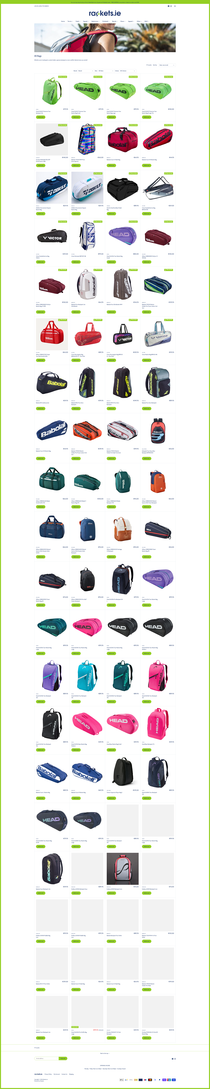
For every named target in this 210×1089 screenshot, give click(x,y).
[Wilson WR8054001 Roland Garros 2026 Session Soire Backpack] (87, 529)
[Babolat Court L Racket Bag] (52, 772)
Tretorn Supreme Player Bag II (114, 791)
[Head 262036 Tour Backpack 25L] (52, 676)
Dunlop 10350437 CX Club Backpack (114, 1032)
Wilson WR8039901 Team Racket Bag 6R (43, 599)
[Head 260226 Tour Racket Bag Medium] (158, 627)
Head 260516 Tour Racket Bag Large (44, 647)
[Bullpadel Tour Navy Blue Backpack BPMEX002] (158, 431)
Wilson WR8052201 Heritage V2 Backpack (114, 549)
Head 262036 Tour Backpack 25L (43, 695)
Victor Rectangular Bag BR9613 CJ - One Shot (115, 354)
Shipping (71, 1074)
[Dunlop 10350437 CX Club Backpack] (123, 1012)
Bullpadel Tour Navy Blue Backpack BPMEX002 (148, 451)
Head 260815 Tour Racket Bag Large (79, 840)
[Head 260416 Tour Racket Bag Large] (87, 627)
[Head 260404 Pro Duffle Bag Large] (87, 1012)
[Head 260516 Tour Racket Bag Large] (52, 627)
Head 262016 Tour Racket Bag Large (150, 599)
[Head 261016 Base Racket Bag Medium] (87, 724)
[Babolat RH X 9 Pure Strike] (52, 964)
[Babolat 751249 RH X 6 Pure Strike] (158, 915)
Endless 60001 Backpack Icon (114, 888)
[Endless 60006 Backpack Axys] (87, 869)
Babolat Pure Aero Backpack (149, 402)
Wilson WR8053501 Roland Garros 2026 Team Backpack (149, 501)
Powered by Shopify (39, 1081)
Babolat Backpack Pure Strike (114, 934)
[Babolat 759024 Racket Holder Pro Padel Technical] (123, 431)
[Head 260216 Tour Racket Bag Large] (123, 627)
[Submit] (43, 6)
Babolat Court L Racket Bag (43, 791)
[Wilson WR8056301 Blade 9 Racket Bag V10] (87, 481)
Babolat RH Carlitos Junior (42, 402)
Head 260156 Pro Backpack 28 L (115, 599)
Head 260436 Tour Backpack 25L (149, 695)
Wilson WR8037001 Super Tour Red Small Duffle (43, 354)
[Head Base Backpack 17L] (158, 724)
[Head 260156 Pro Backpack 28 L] (123, 579)
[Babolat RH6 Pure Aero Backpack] (87, 383)
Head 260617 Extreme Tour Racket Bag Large (114, 111)
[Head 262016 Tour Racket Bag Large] (158, 579)
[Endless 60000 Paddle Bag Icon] (52, 915)
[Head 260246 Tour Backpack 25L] (52, 724)
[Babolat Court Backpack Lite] (52, 869)
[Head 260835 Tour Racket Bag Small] (52, 820)
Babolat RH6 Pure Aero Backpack (77, 402)
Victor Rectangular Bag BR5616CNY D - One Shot (78, 354)
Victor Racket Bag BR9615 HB (149, 353)
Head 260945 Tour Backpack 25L (114, 840)
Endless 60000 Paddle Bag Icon (43, 935)
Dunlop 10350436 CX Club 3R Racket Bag (150, 1032)
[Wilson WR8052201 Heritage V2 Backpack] (123, 529)
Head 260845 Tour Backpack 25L (149, 792)
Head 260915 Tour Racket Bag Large (150, 840)
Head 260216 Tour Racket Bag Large (114, 647)
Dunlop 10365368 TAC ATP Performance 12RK (43, 159)
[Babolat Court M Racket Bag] (87, 772)
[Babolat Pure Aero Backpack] (158, 383)
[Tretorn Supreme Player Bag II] (123, 772)
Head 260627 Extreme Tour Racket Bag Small (78, 111)
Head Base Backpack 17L (148, 743)
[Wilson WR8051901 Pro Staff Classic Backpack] (87, 579)
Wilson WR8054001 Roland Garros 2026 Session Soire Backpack (78, 550)
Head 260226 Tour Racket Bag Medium (150, 647)
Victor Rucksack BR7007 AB (78, 255)
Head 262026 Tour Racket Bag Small (114, 256)
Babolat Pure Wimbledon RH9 (114, 303)
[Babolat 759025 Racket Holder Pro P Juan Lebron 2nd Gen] (87, 431)
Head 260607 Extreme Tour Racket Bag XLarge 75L (149, 111)
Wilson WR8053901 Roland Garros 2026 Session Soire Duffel (43, 550)
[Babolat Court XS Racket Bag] (52, 431)
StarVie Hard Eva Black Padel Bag (114, 207)
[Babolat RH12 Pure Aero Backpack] (123, 383)
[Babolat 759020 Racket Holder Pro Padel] (158, 964)
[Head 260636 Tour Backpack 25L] (87, 676)
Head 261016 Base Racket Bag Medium (79, 744)
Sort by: (155, 65)
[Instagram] (171, 6)
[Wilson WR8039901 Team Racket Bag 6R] (52, 579)
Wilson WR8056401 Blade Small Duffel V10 (43, 501)
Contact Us (64, 1074)
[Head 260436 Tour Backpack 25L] (158, 676)
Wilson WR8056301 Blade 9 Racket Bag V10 (78, 501)
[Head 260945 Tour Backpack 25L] (123, 820)
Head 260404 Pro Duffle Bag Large (79, 1032)
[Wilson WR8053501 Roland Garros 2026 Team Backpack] (158, 481)
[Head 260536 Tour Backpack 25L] (123, 676)
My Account (57, 1074)
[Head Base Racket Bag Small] (123, 724)
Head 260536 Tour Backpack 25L (114, 695)
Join (40, 6)
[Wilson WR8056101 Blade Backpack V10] (123, 481)
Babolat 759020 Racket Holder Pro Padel (148, 983)
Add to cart (40, 117)
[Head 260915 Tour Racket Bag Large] (158, 820)
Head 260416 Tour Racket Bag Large (79, 647)
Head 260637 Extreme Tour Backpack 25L (43, 111)
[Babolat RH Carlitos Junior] (52, 383)
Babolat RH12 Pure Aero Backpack (113, 402)
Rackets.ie (45, 1079)
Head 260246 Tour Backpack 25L (43, 744)
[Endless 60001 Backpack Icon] (123, 869)
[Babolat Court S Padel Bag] (87, 964)
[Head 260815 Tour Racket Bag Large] (87, 820)
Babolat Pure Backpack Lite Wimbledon (78, 304)
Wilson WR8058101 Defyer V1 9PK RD (150, 256)
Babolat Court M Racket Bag (78, 791)
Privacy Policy (48, 1074)
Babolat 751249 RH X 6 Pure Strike (149, 935)
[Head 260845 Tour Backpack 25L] (158, 772)
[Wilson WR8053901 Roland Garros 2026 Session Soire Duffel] (52, 529)
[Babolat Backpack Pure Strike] (123, 915)
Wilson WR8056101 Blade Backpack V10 (113, 501)
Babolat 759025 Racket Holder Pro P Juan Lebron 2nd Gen (149, 305)
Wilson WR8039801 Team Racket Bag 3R (149, 549)
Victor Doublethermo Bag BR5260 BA (148, 207)
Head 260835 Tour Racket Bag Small (44, 840)
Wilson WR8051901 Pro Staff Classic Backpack (78, 599)
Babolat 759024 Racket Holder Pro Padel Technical (114, 451)
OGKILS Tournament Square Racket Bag (43, 207)
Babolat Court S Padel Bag (113, 158)
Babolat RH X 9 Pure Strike (43, 983)
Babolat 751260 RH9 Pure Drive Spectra (78, 159)
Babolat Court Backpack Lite (43, 888)
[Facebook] (168, 6)
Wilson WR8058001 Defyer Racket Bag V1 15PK (43, 304)
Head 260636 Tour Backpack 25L (78, 695)
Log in (36, 6)
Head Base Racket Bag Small (114, 743)
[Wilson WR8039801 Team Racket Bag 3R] (158, 529)
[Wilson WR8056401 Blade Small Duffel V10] (52, 481)
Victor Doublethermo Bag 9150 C (42, 256)
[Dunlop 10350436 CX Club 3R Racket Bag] (158, 1012)
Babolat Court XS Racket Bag (149, 158)
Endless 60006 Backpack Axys (79, 888)
